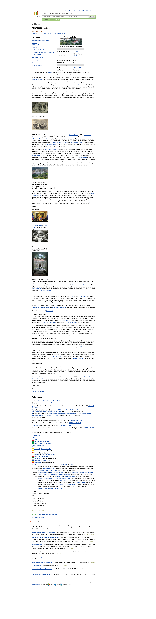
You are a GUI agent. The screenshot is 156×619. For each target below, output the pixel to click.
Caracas (34, 551)
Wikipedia (46, 19)
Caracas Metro (36, 565)
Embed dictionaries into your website (81, 10)
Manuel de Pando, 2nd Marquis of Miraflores (45, 537)
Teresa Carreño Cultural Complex (42, 574)
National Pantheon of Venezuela (42, 569)
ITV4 (91, 517)
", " (70, 413)
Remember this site (65, 10)
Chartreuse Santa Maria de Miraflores (43, 532)
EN (93, 10)
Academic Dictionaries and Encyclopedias (57, 13)
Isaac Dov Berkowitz (40, 517)
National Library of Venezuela (41, 557)
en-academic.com (36, 19)
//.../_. (46, 411)
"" (65, 409)
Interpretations (55, 19)
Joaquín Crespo (37, 544)
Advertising (60, 582)
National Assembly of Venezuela (42, 562)
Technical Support (53, 582)
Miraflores (35, 525)
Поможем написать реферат (48, 514)
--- (76, 420)
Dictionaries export (36, 584)
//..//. (45, 415)
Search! (92, 17)
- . (50, 402)
